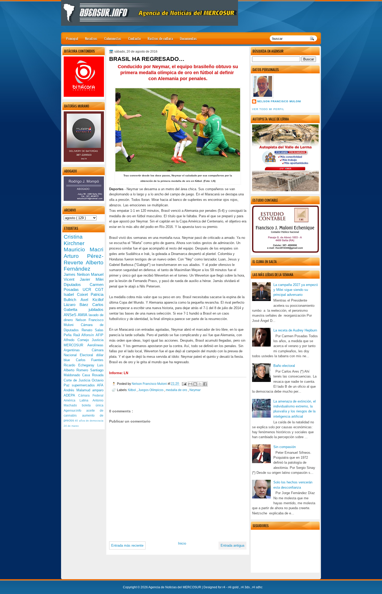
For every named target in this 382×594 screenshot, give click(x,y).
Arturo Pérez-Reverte (83, 259)
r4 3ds (246, 587)
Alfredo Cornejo (78, 340)
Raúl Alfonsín (84, 335)
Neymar (195, 390)
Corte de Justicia (78, 380)
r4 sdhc (257, 587)
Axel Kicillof (92, 299)
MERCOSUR (75, 345)
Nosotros (91, 38)
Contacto (134, 38)
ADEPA (71, 395)
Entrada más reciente (127, 545)
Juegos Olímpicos (151, 390)
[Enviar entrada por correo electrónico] (184, 383)
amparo (97, 390)
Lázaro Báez (78, 304)
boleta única (92, 405)
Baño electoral (284, 366)
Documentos (188, 38)
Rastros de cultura (160, 38)
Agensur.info (75, 410)
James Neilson (77, 274)
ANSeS (71, 314)
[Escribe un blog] (195, 384)
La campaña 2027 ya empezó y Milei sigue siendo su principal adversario (295, 290)
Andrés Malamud (78, 390)
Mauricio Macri (83, 249)
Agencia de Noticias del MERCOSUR (175, 587)
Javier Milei (91, 279)
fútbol (132, 390)
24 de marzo (71, 425)
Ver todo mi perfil (268, 109)
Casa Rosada (92, 375)
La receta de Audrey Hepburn (295, 330)
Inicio (182, 543)
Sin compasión (284, 447)
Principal (72, 38)
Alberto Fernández (83, 265)
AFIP (99, 335)
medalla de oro (177, 390)
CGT (99, 289)
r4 (224, 587)
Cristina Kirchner (74, 240)
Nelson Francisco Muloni (279, 101)
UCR (89, 289)
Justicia (97, 340)
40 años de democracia (89, 420)
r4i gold (233, 587)
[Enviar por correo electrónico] (190, 384)
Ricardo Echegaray (80, 365)
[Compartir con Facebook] (205, 384)
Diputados (77, 284)
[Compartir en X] (200, 384)
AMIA (83, 314)
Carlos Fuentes (90, 360)
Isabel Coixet (77, 294)
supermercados (84, 385)
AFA (100, 385)
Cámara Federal (91, 395)
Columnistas (112, 38)
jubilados (96, 309)
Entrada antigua (232, 545)
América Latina (78, 400)
